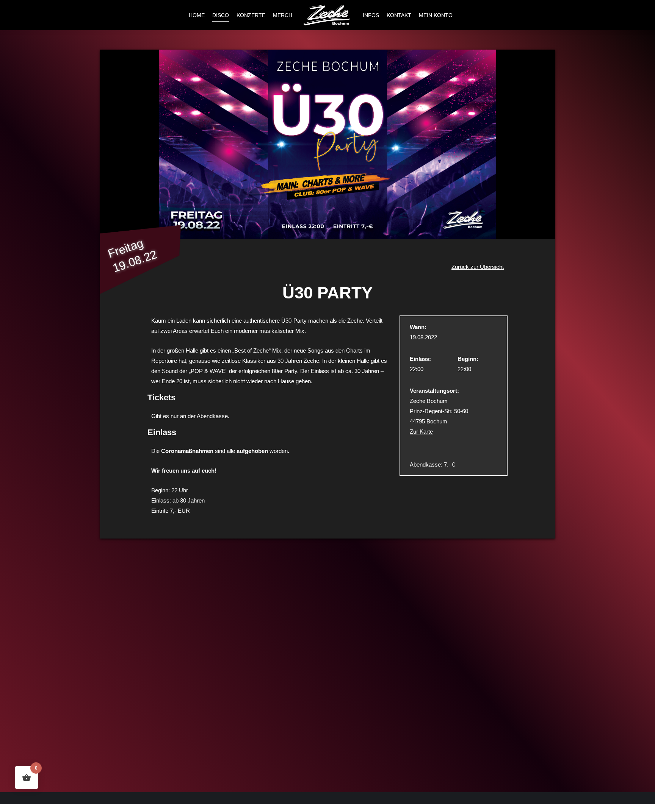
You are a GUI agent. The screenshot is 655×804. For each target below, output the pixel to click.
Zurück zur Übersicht (477, 267)
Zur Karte (421, 431)
